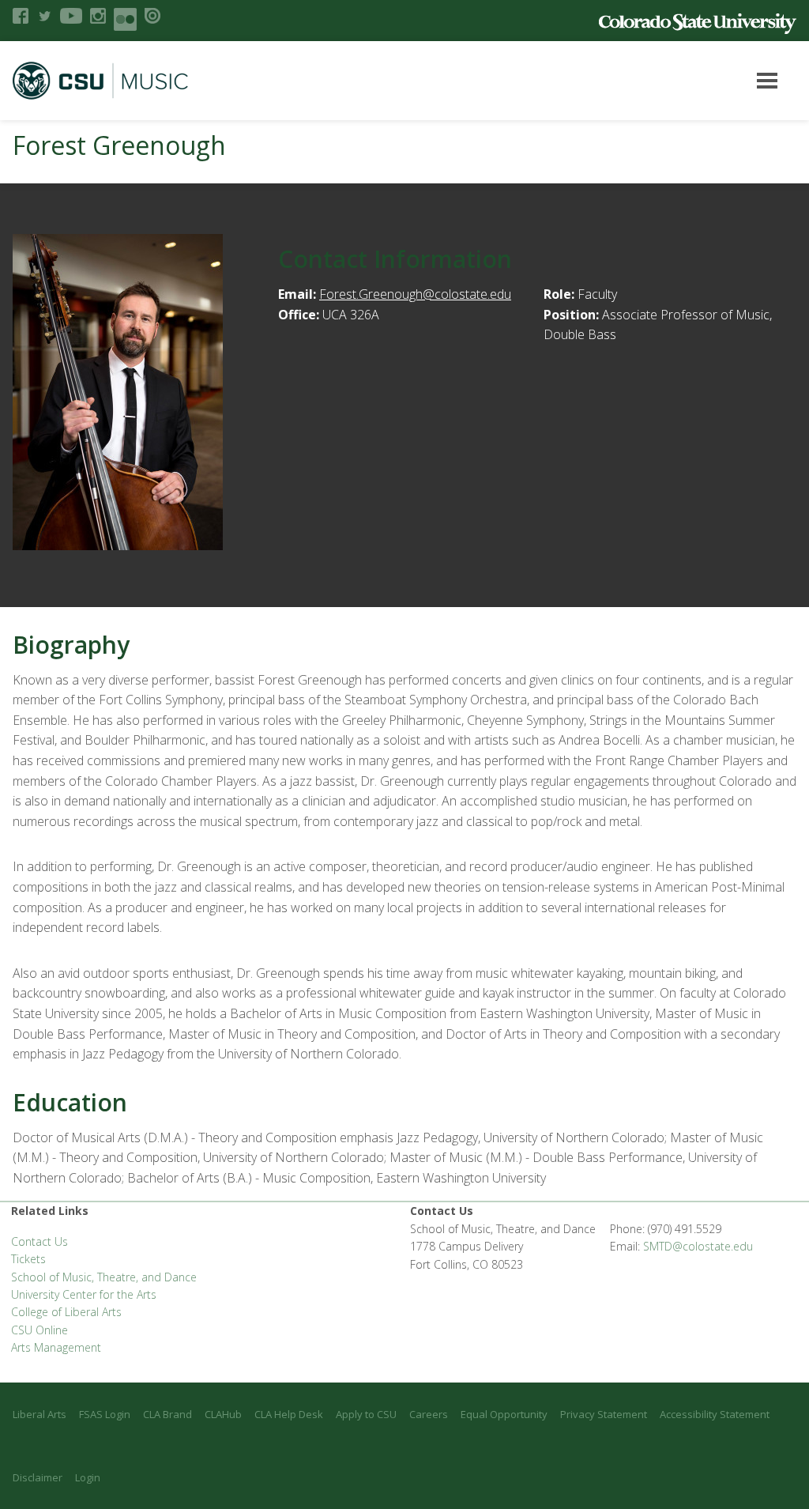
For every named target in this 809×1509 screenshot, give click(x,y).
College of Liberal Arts (66, 1311)
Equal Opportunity (504, 1414)
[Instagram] (98, 16)
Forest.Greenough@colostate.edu (415, 294)
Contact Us (39, 1241)
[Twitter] (44, 16)
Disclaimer (37, 1477)
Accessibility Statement (714, 1414)
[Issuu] (152, 16)
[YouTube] (71, 16)
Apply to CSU (366, 1414)
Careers (428, 1414)
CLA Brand (167, 1414)
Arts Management (56, 1347)
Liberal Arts (39, 1414)
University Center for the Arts (83, 1294)
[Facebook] (20, 16)
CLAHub (223, 1414)
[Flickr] (125, 19)
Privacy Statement (603, 1414)
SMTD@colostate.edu (698, 1246)
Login (87, 1477)
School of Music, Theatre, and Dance (104, 1277)
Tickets (28, 1258)
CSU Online (39, 1329)
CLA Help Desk (288, 1414)
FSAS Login (104, 1414)
